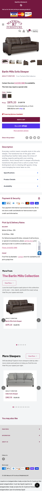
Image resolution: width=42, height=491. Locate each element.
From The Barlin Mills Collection (25, 76)
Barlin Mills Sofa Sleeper (14, 321)
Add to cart (21, 119)
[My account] (24, 31)
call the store (28, 241)
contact (20, 257)
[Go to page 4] (21, 344)
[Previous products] (3, 320)
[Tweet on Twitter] (34, 137)
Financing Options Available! (13, 114)
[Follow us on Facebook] (3, 459)
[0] (28, 31)
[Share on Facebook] (26, 137)
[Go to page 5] (23, 344)
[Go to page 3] (20, 344)
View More (8, 283)
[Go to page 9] (27, 407)
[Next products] (39, 320)
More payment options (21, 130)
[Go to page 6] (25, 344)
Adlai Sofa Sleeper (12, 394)
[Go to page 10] (28, 407)
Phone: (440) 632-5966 (9, 247)
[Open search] (20, 31)
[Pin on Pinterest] (30, 137)
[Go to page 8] (25, 407)
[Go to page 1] (16, 344)
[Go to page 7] (23, 407)
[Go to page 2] (18, 344)
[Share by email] (38, 137)
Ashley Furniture (8, 76)
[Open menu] (3, 24)
